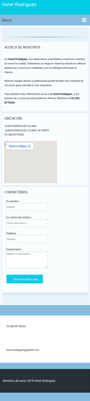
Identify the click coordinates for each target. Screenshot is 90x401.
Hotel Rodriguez (19, 4)
